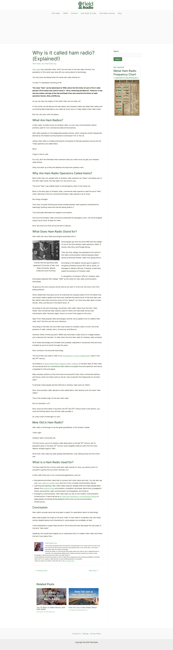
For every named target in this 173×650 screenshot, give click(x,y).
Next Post (93, 571)
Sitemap (85, 634)
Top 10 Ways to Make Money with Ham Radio (50, 608)
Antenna (74, 13)
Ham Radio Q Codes (88, 13)
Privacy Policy (95, 634)
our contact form (69, 561)
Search (116, 51)
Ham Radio (56, 13)
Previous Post (41, 571)
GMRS (65, 13)
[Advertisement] (86, 29)
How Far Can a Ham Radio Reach (83, 607)
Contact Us (76, 634)
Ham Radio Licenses (107, 13)
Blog (119, 13)
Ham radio (36, 69)
